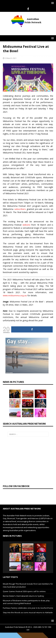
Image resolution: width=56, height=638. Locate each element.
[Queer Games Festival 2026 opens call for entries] (27, 394)
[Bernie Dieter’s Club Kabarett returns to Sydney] (40, 394)
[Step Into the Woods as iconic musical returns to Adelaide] (40, 403)
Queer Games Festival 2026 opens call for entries (24, 591)
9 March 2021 (11, 58)
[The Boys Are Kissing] (40, 413)
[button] (52, 3)
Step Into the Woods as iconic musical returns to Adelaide (28, 612)
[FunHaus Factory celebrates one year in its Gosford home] (27, 403)
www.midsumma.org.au (15, 295)
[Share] (32, 329)
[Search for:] (28, 434)
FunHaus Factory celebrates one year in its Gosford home (28, 608)
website (26, 224)
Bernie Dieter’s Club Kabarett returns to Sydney (23, 596)
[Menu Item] (28, 9)
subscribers (20, 209)
